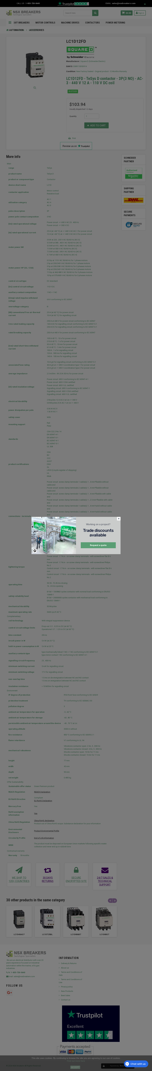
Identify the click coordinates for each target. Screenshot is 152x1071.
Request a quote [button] (98, 545)
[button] (119, 518)
